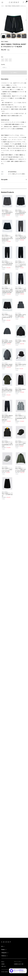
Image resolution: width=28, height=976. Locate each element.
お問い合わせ (3, 966)
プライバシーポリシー (18, 961)
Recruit (2, 961)
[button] (2, 20)
